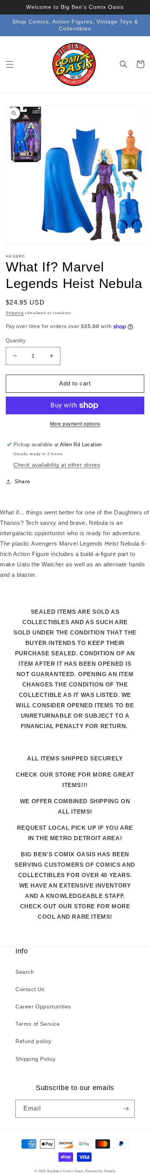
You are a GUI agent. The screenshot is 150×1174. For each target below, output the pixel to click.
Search (24, 972)
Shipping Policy (35, 1059)
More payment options (75, 424)
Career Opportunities (43, 1006)
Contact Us (30, 989)
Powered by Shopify (100, 1171)
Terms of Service (37, 1024)
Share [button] (22, 481)
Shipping (15, 313)
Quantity (16, 340)
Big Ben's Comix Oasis (65, 1171)
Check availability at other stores (56, 465)
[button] (9, 64)
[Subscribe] (125, 1109)
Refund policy (33, 1041)
